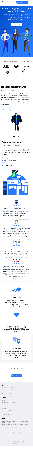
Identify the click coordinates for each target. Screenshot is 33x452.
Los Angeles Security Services (9, 389)
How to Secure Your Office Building (10, 434)
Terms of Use (13, 441)
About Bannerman (6, 408)
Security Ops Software (7, 414)
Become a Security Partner (8, 402)
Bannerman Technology (7, 410)
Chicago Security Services (8, 393)
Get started (6, 109)
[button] (30, 2)
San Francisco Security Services (9, 387)
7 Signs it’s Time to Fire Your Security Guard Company (15, 428)
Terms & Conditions (20, 441)
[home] (1, 1)
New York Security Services (8, 391)
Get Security (5, 400)
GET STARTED (16, 24)
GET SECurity (16, 375)
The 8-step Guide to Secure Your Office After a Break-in (16, 436)
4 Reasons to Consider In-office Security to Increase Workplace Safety (15, 425)
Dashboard (4, 412)
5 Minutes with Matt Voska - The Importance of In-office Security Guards (16, 422)
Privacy (9, 441)
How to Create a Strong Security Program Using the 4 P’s (16, 432)
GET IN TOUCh (22, 2)
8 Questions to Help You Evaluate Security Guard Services (16, 430)
